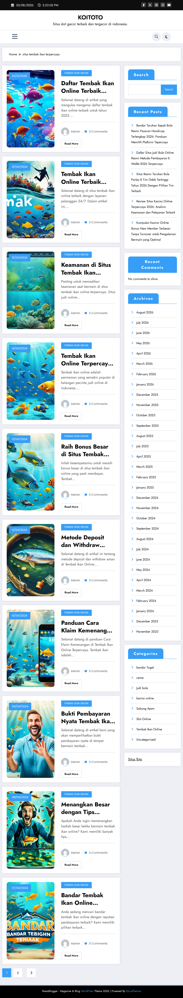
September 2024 (147, 528)
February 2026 (146, 374)
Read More (71, 144)
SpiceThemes (133, 991)
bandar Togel (145, 667)
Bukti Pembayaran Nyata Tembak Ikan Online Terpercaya (87, 717)
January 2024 (145, 611)
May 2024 (143, 569)
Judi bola (142, 688)
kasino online (145, 698)
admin (75, 131)
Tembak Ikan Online (76, 73)
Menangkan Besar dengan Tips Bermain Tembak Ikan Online (85, 808)
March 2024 (144, 590)
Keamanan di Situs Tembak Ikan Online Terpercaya (86, 268)
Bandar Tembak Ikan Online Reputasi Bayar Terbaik (82, 899)
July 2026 (142, 322)
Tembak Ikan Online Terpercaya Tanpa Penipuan (86, 359)
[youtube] (169, 4)
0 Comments (98, 131)
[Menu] (14, 36)
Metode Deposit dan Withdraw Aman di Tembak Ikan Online (83, 541)
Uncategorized (146, 739)
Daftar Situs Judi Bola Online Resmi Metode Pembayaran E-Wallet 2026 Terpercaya (152, 158)
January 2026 (145, 384)
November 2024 (147, 508)
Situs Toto (135, 759)
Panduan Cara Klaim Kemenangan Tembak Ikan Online (87, 626)
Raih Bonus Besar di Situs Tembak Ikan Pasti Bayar (84, 450)
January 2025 (145, 487)
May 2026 (143, 343)
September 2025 (147, 425)
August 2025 (144, 436)
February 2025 (146, 477)
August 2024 (144, 539)
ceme (139, 677)
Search (141, 75)
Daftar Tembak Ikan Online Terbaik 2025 (87, 87)
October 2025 (145, 415)
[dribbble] (156, 4)
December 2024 (147, 497)
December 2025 (147, 394)
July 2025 (142, 446)
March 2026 (144, 363)
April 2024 (143, 580)
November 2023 (147, 631)
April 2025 (143, 456)
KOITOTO (90, 17)
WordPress (87, 991)
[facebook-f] (143, 4)
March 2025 (144, 466)
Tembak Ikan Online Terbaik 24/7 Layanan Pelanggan (81, 177)
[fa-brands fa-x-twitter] (150, 4)
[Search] (156, 36)
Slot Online (143, 719)
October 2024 (145, 518)
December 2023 (147, 621)
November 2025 (147, 405)
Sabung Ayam (145, 708)
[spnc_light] (166, 36)
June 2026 (143, 333)
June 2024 (143, 559)
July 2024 (142, 549)
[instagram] (162, 4)
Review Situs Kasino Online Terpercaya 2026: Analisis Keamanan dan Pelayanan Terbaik (153, 207)
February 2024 (146, 600)
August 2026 (144, 312)
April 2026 (143, 353)
